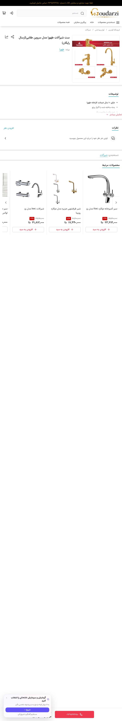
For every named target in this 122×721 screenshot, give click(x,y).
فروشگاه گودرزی (114, 29)
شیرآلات (88, 29)
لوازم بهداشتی (99, 29)
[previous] (116, 202)
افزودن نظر (9, 128)
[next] (5, 202)
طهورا (61, 49)
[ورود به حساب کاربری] (12, 13)
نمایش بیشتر (116, 114)
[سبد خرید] (4, 13)
